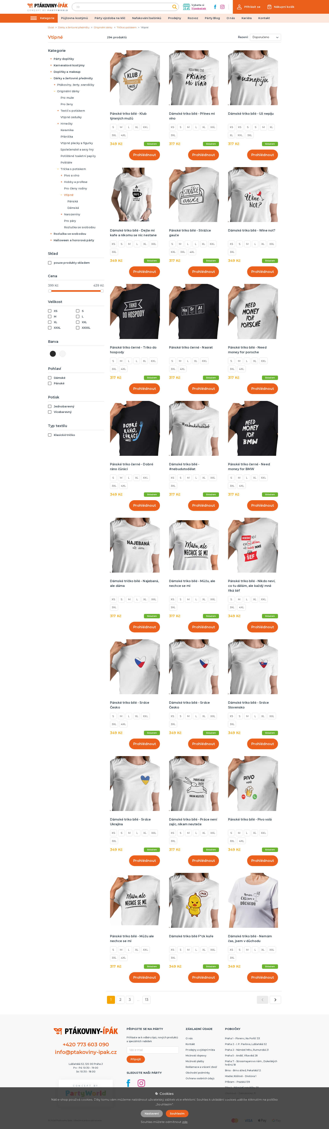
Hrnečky (67, 123)
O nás (231, 18)
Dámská (73, 208)
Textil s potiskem (73, 110)
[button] (248, 7)
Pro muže (67, 97)
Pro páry (70, 221)
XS (172, 127)
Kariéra (247, 18)
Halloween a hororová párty (74, 240)
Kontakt (264, 18)
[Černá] (53, 354)
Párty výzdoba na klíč (110, 18)
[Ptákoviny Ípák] (47, 7)
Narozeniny (72, 214)
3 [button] (130, 1000)
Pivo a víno (71, 175)
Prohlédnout (144, 155)
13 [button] (146, 1000)
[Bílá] (62, 354)
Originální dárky (68, 91)
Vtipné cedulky (71, 117)
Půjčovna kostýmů (74, 18)
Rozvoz (193, 18)
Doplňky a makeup (67, 72)
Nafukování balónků (146, 18)
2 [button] (120, 1000)
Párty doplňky (64, 59)
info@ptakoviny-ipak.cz (86, 1052)
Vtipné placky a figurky (77, 143)
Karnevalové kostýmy (69, 65)
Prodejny (174, 18)
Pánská (72, 201)
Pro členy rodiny (75, 188)
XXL (145, 127)
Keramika (67, 130)
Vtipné (68, 195)
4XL (123, 135)
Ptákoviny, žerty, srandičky (75, 85)
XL (136, 127)
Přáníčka (67, 136)
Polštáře (66, 162)
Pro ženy (67, 104)
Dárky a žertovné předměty (73, 78)
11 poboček (199, 8)
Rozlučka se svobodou (79, 227)
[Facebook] (215, 7)
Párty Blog (212, 18)
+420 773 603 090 (86, 1044)
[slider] (49, 290)
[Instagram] (222, 7)
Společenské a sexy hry (77, 149)
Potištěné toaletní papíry (78, 156)
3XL (114, 135)
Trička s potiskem (73, 169)
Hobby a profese (75, 182)
